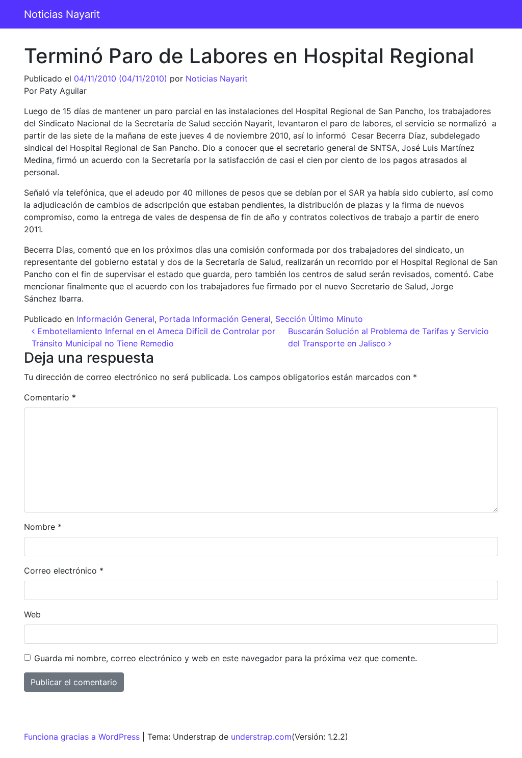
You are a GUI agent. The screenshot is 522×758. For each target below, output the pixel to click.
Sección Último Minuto (319, 319)
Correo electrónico (63, 570)
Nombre (43, 527)
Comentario (50, 397)
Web (32, 614)
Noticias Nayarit (62, 14)
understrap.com (261, 737)
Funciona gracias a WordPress (82, 737)
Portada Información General (215, 319)
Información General (115, 319)
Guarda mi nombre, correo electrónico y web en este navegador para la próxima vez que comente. (225, 658)
